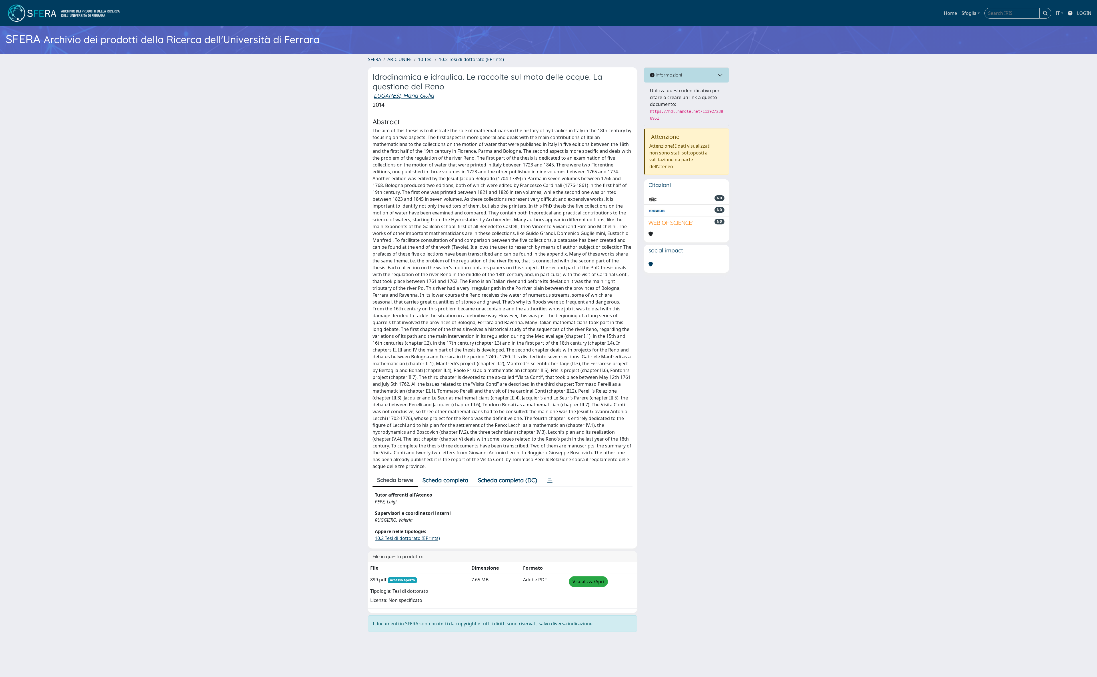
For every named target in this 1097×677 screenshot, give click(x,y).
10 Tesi (425, 59)
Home (950, 13)
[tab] (549, 480)
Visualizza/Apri (588, 581)
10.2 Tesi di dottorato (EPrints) (471, 59)
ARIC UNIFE (399, 59)
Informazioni (668, 75)
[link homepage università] (63, 13)
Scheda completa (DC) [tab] (507, 480)
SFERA (374, 59)
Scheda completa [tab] (445, 480)
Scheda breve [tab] (395, 479)
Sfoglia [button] (969, 13)
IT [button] (1058, 13)
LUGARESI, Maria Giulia (404, 95)
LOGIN (1084, 13)
